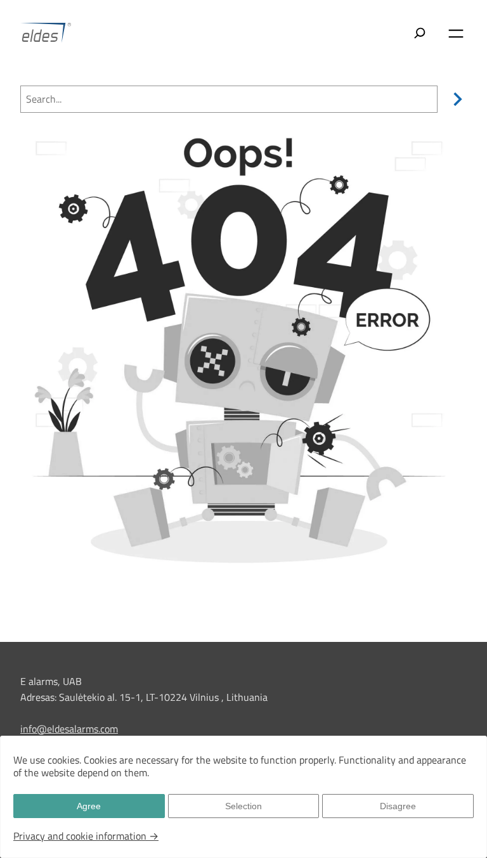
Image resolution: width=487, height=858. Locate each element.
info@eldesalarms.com (69, 728)
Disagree (398, 806)
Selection (243, 806)
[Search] (455, 99)
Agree (89, 806)
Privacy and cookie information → (86, 835)
